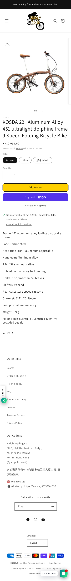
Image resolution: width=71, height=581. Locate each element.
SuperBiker (22, 563)
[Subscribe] (53, 506)
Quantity (7, 168)
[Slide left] (28, 111)
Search (10, 367)
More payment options (35, 205)
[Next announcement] (64, 4)
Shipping (19, 148)
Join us (11, 407)
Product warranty (17, 399)
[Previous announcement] (6, 4)
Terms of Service (16, 415)
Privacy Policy (14, 423)
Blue (25, 160)
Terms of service (36, 568)
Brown (10, 160)
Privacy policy (19, 568)
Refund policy (14, 383)
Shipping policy (54, 568)
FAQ (9, 391)
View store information (19, 224)
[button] (7, 21)
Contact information (37, 573)
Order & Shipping (16, 375)
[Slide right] (43, 111)
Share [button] (10, 332)
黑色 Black (43, 160)
